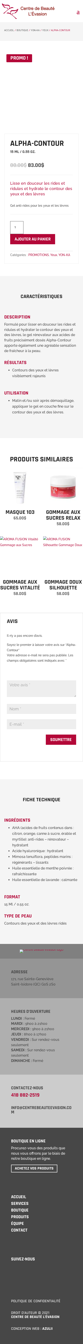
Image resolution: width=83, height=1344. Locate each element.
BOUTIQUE (20, 1210)
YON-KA (35, 30)
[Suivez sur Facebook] (13, 1269)
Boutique (22, 30)
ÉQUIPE (17, 1223)
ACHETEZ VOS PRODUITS (34, 1168)
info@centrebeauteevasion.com (41, 1110)
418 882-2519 (25, 1095)
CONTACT (19, 1230)
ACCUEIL (9, 30)
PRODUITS (20, 1217)
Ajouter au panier (33, 239)
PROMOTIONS (38, 255)
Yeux (45, 30)
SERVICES (20, 1203)
